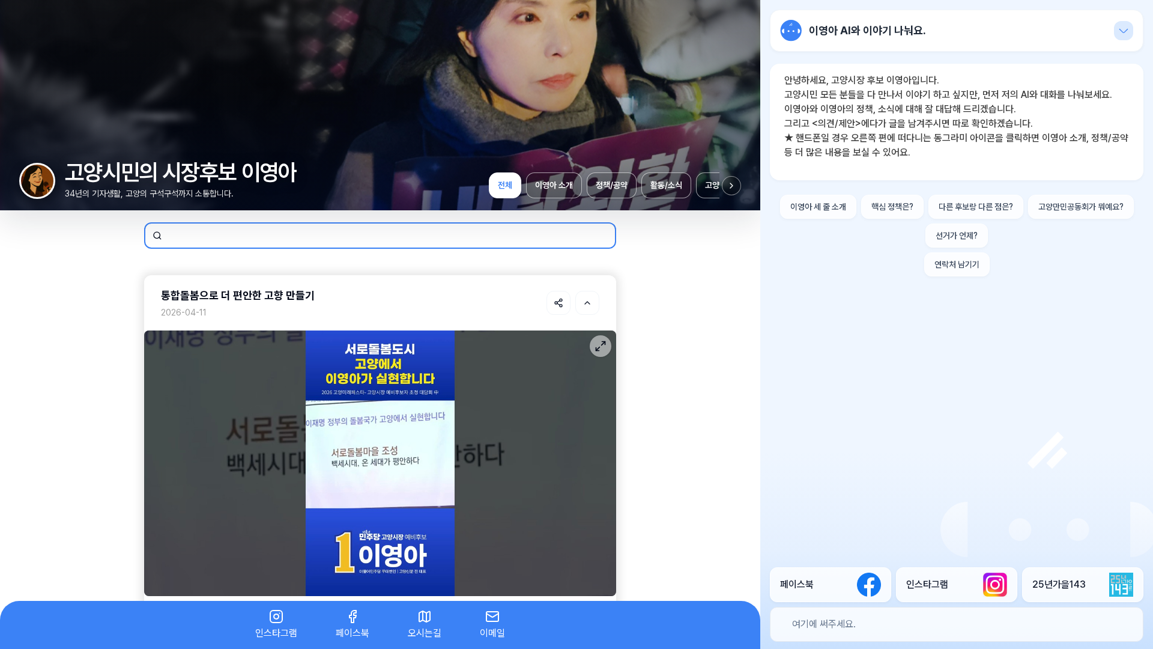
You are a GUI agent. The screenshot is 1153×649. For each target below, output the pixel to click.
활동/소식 (666, 185)
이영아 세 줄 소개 (818, 207)
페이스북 (352, 633)
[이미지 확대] (600, 346)
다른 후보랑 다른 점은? (976, 207)
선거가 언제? (957, 235)
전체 (505, 185)
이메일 (492, 633)
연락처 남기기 (956, 264)
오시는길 (424, 633)
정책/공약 (612, 185)
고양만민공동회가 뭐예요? (1081, 207)
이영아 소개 (554, 185)
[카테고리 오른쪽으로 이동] (731, 185)
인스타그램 (276, 633)
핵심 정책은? (892, 207)
